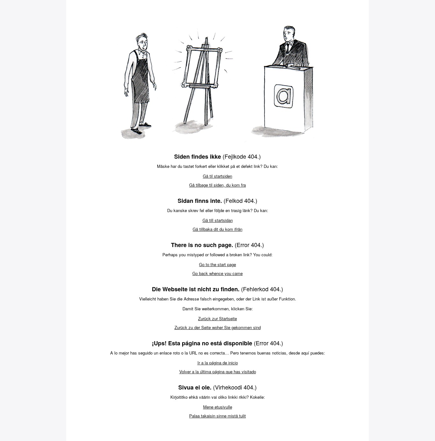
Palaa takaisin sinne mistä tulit (217, 416)
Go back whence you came (217, 273)
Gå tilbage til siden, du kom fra (217, 185)
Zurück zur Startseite (217, 318)
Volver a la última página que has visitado (217, 372)
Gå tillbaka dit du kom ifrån (217, 229)
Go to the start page (217, 264)
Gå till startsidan (218, 220)
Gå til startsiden (217, 176)
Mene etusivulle (217, 407)
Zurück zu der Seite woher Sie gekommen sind (218, 327)
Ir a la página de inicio (217, 363)
